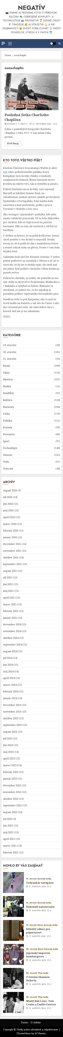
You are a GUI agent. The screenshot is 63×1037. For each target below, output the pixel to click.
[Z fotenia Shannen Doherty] (13, 978)
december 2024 (12, 624)
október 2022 (11, 798)
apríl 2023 (9, 758)
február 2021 (10, 852)
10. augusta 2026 (37, 1008)
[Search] (59, 43)
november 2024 (12, 631)
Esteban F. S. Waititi (17, 124)
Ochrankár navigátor (40, 882)
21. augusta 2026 (37, 887)
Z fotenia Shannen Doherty (38, 978)
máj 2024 (8, 671)
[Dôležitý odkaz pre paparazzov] (13, 930)
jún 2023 (8, 745)
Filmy (24, 102)
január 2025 (10, 617)
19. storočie (9, 345)
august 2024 (10, 651)
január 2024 (10, 698)
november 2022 (12, 792)
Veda (6, 461)
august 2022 (10, 812)
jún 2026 (8, 504)
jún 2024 (8, 664)
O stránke (36, 1022)
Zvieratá (8, 468)
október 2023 (11, 718)
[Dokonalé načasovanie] (13, 906)
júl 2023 (7, 738)
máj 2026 (8, 510)
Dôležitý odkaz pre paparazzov (38, 930)
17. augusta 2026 (37, 936)
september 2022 (12, 805)
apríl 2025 (9, 597)
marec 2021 (10, 845)
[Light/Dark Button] (53, 43)
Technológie (10, 448)
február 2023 (10, 772)
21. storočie (9, 358)
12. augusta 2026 (37, 984)
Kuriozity (8, 407)
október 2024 (11, 638)
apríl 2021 (9, 839)
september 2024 (12, 644)
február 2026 (10, 530)
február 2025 (10, 611)
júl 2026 (7, 497)
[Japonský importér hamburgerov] (13, 954)
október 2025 (11, 557)
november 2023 (12, 711)
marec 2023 (10, 765)
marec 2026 (10, 524)
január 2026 (10, 537)
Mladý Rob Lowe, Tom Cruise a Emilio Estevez (41, 1002)
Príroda (7, 427)
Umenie (29, 106)
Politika (19, 106)
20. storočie (13, 102)
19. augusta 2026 (37, 911)
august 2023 (10, 731)
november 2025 (12, 550)
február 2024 (10, 691)
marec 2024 (10, 685)
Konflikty (8, 393)
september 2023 (12, 725)
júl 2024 (7, 658)
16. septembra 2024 (41, 124)
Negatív (31, 7)
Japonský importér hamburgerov (38, 954)
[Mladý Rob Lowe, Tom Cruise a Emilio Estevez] (13, 1002)
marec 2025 (10, 604)
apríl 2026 (9, 517)
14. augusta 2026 (37, 960)
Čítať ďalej (13, 143)
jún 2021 (8, 825)
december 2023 (12, 705)
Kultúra (44, 102)
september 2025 (12, 564)
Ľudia (10, 106)
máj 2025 (8, 591)
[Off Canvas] (3, 43)
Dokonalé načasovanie (40, 906)
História (33, 102)
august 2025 (10, 571)
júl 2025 (7, 577)
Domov (24, 1022)
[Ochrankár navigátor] (13, 882)
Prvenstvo (9, 434)
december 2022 (12, 785)
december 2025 (12, 544)
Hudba (7, 386)
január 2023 (10, 778)
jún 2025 (8, 584)
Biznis (6, 365)
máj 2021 (8, 832)
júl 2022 (7, 819)
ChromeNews (24, 1033)
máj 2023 (8, 752)
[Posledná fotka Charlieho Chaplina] (31, 91)
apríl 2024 (9, 678)
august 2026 (10, 490)
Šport (6, 441)
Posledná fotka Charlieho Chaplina (27, 117)
